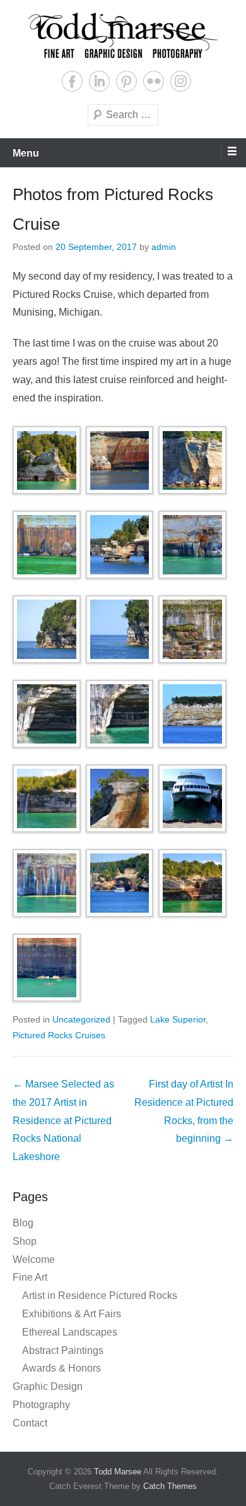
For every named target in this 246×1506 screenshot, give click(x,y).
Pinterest (126, 81)
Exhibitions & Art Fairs (71, 1313)
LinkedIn (99, 81)
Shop (25, 1241)
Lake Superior (178, 1019)
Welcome (34, 1259)
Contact (30, 1423)
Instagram (180, 81)
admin (163, 247)
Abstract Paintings (62, 1350)
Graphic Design (48, 1386)
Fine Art (30, 1277)
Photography (41, 1404)
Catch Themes (170, 1486)
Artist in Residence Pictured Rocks (99, 1295)
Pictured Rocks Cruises (59, 1035)
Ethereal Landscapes (69, 1332)
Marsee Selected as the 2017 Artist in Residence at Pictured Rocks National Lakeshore (63, 1120)
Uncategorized (81, 1019)
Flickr (153, 81)
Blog (23, 1223)
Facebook (72, 81)
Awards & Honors (61, 1368)
